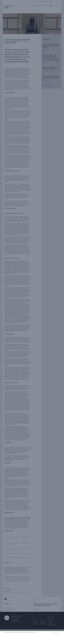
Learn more (35, 632)
